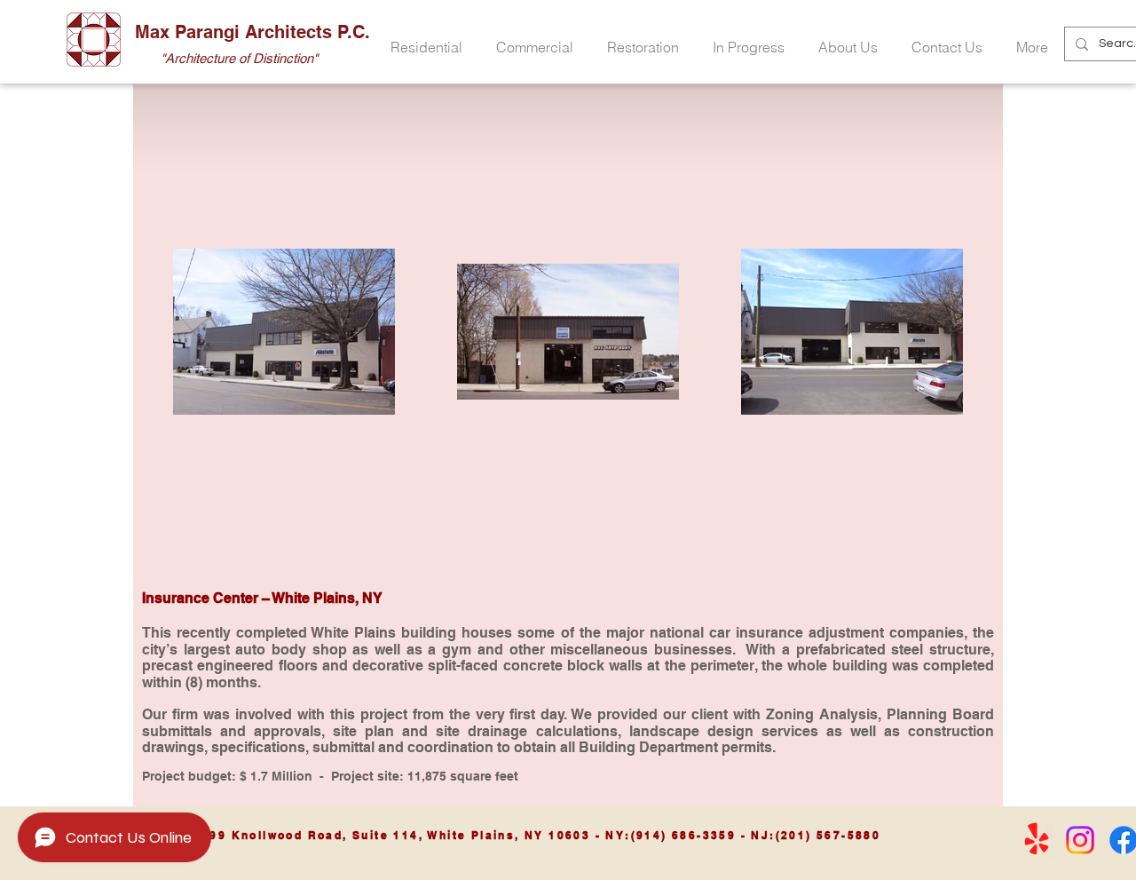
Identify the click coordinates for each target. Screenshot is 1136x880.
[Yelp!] (1036, 840)
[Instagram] (1080, 840)
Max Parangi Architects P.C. (252, 32)
